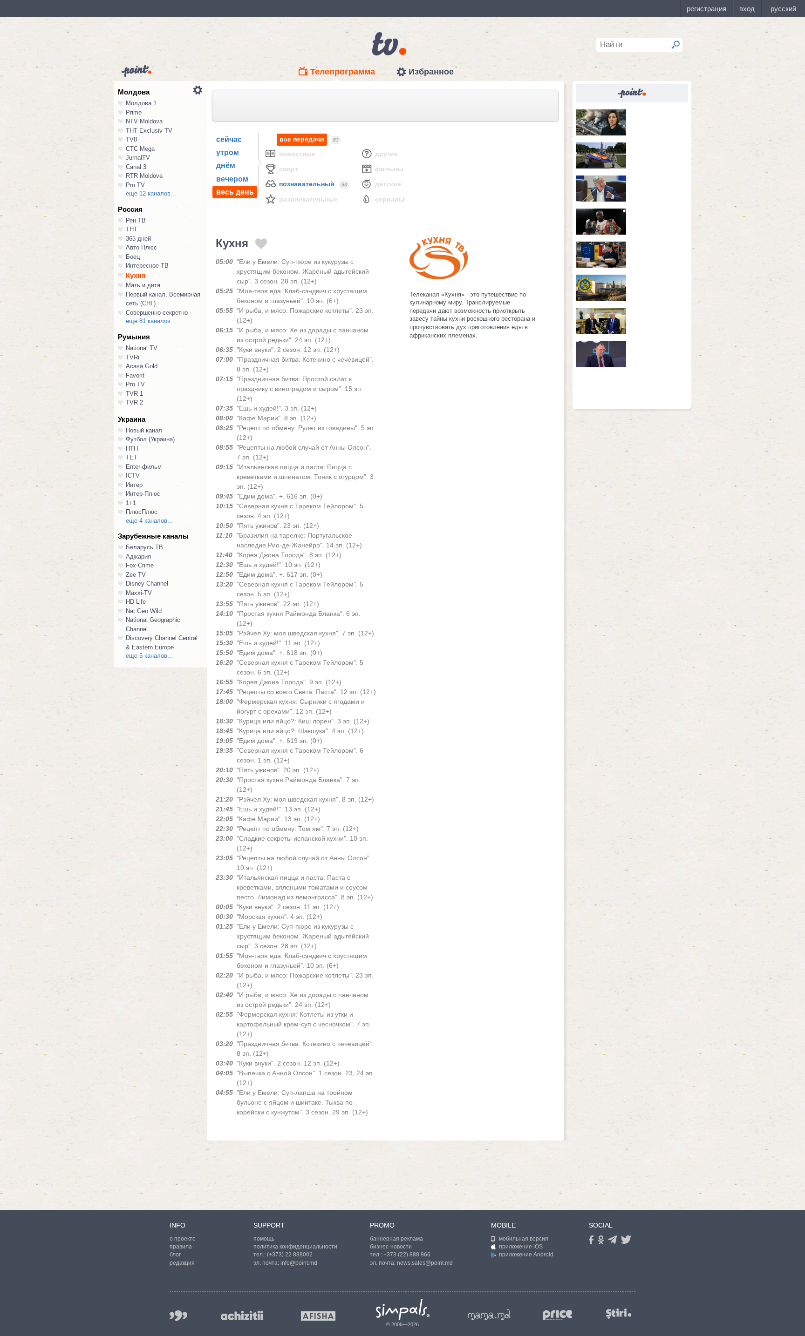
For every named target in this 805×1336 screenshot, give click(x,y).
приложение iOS (521, 1246)
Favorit (135, 375)
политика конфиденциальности (295, 1246)
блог (175, 1254)
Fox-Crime (140, 565)
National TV (141, 347)
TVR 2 (134, 402)
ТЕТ (131, 457)
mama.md (489, 1314)
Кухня (136, 275)
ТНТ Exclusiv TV (149, 130)
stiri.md (618, 1314)
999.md (178, 1315)
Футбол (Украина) (150, 439)
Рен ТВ (136, 220)
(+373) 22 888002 (290, 1254)
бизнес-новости (391, 1246)
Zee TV (136, 574)
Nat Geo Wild (144, 610)
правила (181, 1246)
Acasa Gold (141, 366)
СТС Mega (140, 148)
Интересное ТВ (147, 265)
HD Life (136, 601)
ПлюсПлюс (141, 511)
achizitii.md (241, 1315)
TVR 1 (134, 393)
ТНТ (131, 229)
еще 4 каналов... (149, 520)
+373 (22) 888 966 (406, 1254)
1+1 (131, 502)
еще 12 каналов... (151, 193)
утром (227, 152)
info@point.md (298, 1263)
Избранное (431, 71)
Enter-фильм (144, 466)
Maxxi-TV (139, 592)
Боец (133, 256)
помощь (263, 1238)
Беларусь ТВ (144, 547)
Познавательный (306, 184)
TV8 (131, 139)
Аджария (138, 556)
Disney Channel (147, 583)
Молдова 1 (141, 103)
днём (225, 165)
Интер (134, 484)
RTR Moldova (144, 175)
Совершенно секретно (157, 312)
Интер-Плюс (143, 493)
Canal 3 (136, 166)
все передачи (302, 139)
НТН (132, 448)
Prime (134, 112)
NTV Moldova (144, 121)
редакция (182, 1263)
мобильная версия (523, 1238)
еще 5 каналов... (149, 655)
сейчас (229, 139)
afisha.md (318, 1316)
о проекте (183, 1238)
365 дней (138, 238)
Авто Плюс (141, 247)
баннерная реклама (396, 1238)
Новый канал (144, 430)
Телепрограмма (342, 71)
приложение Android (526, 1254)
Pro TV (135, 185)
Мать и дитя (143, 285)
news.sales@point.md (425, 1263)
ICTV (133, 475)
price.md (558, 1315)
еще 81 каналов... (151, 320)
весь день (235, 192)
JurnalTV (138, 157)
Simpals (403, 1309)
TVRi (132, 357)
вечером (232, 179)
